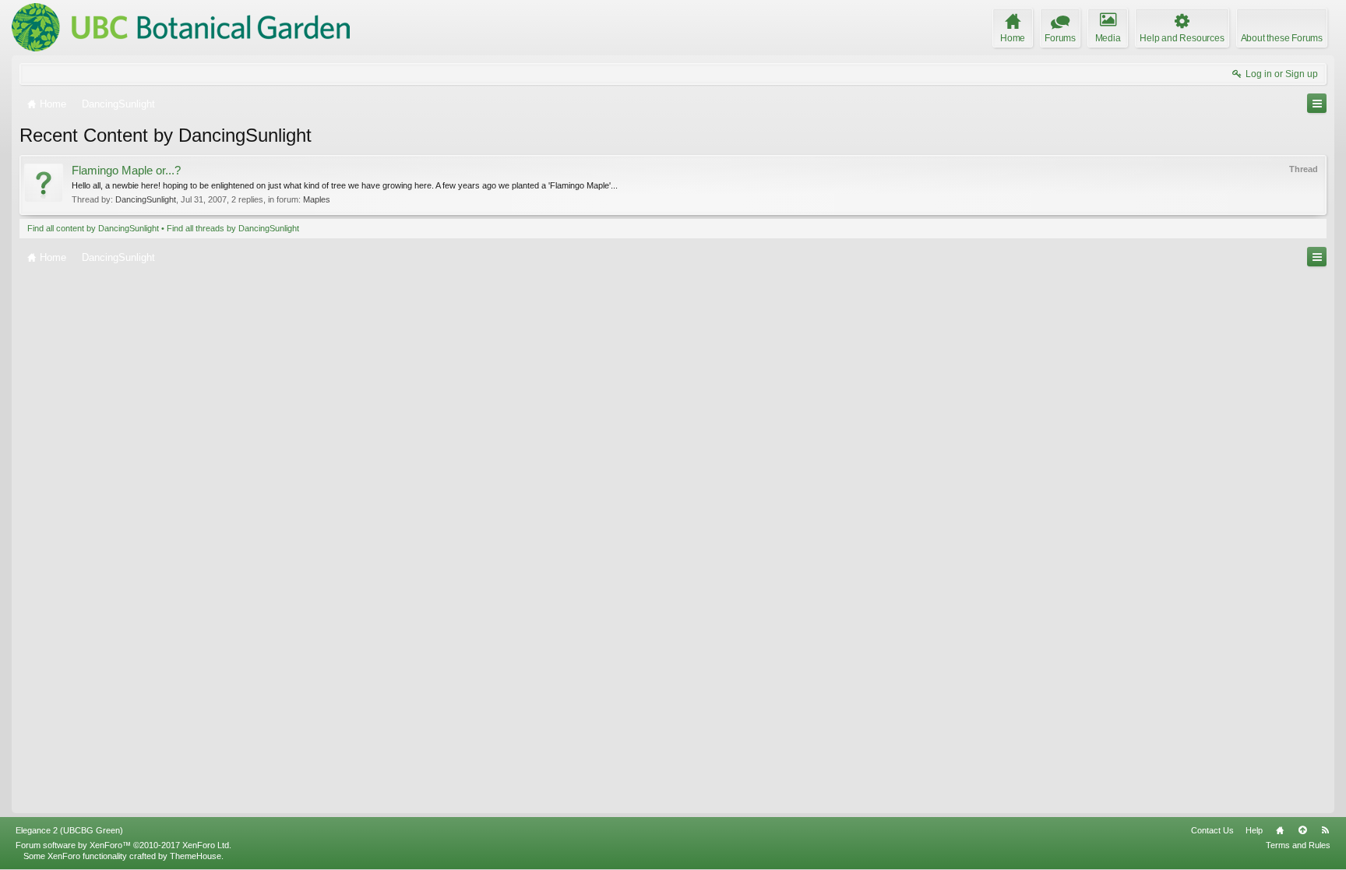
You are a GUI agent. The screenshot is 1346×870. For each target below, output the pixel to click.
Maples (316, 199)
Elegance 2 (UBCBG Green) (69, 830)
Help (1254, 830)
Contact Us (1212, 830)
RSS (1325, 830)
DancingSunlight (145, 199)
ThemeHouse (195, 856)
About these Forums (1282, 38)
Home (1279, 830)
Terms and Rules (1298, 845)
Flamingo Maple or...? (126, 170)
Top (1302, 830)
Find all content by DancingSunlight (93, 228)
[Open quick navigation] (1317, 103)
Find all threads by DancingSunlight (233, 228)
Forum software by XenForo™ (123, 845)
